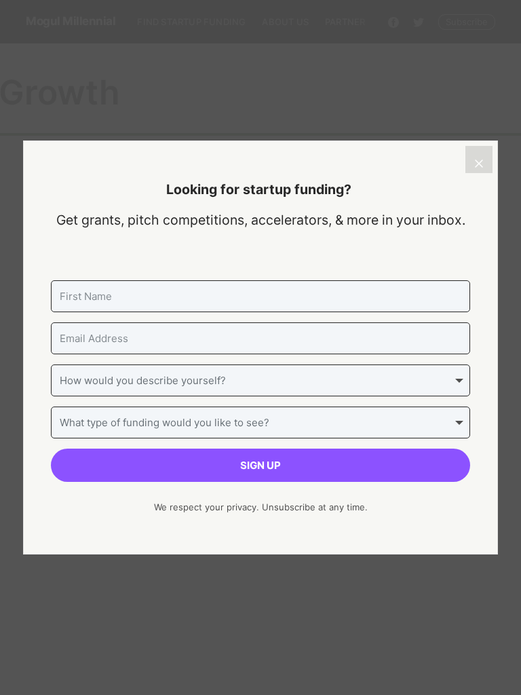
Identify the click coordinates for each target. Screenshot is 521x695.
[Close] (479, 159)
